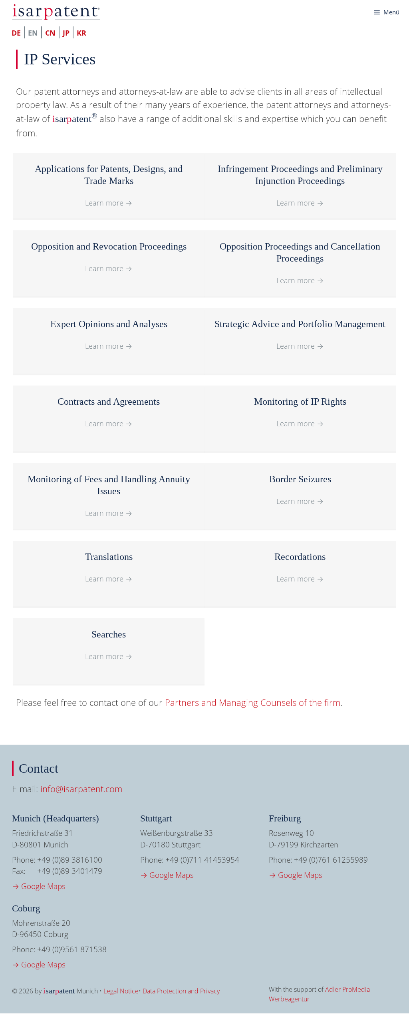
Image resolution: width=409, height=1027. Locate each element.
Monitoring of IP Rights (300, 401)
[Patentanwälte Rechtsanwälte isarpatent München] (56, 12)
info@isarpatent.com (81, 789)
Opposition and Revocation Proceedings (109, 246)
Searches (108, 634)
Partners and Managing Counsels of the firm (252, 702)
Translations (109, 556)
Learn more (108, 203)
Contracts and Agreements (109, 401)
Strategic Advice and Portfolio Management (299, 324)
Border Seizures (300, 479)
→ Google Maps (39, 886)
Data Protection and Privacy (181, 991)
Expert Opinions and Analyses (108, 324)
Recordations (300, 556)
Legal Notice (121, 991)
